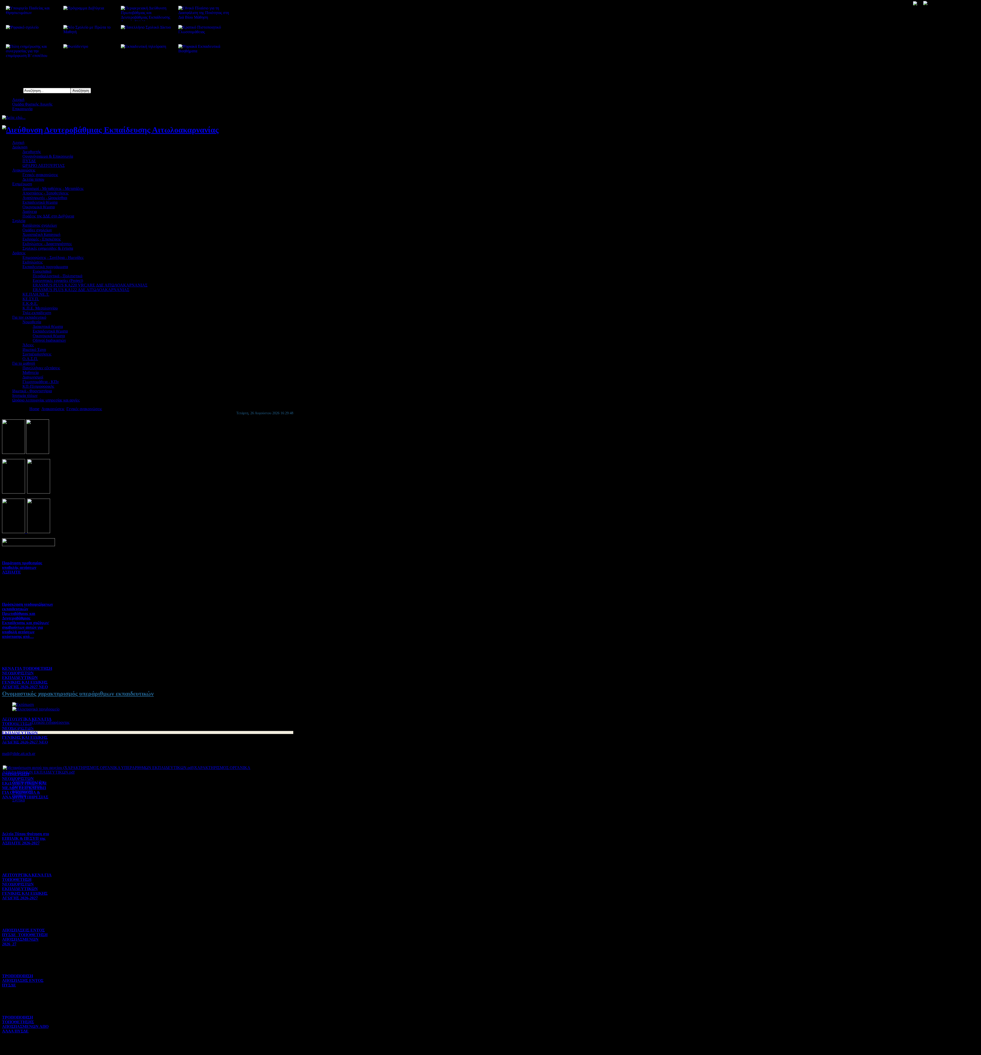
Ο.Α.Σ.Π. (30, 359)
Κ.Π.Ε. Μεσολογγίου (40, 308)
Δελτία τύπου (33, 179)
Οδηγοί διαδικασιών (49, 340)
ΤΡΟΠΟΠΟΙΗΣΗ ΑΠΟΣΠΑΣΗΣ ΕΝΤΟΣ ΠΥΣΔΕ (22, 980)
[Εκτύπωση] (23, 704)
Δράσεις (19, 253)
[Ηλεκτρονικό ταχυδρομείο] (36, 709)
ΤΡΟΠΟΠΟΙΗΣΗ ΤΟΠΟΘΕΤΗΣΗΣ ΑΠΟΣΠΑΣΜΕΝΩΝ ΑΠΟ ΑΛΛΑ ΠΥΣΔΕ (25, 1024)
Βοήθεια (19, 795)
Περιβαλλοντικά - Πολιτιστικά (57, 276)
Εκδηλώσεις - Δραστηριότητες (47, 244)
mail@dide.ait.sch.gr (18, 753)
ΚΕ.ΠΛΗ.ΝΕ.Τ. (35, 294)
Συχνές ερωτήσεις (26, 786)
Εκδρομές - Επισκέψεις (41, 239)
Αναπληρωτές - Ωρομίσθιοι (44, 198)
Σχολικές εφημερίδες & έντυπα (47, 248)
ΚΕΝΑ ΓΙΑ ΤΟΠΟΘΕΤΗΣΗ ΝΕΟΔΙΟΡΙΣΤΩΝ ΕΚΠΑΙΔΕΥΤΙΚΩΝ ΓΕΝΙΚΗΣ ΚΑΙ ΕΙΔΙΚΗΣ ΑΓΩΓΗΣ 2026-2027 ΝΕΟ (27, 677)
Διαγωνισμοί (32, 377)
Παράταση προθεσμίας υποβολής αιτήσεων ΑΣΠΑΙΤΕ (22, 567)
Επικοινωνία (22, 109)
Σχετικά (18, 800)
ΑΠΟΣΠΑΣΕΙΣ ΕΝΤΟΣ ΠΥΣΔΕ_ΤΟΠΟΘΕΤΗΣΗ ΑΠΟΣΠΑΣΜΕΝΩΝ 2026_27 (25, 937)
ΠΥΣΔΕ (29, 161)
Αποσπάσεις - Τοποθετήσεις (45, 193)
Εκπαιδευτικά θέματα (39, 202)
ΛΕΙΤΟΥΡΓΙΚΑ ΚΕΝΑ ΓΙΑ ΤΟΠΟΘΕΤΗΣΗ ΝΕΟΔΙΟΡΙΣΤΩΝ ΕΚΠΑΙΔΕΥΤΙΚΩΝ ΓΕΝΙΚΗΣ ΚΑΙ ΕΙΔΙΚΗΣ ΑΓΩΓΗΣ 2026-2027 (27, 886)
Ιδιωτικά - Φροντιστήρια (32, 391)
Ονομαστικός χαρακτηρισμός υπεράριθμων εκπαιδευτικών (78, 693)
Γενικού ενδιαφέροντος (50, 722)
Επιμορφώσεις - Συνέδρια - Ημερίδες (53, 257)
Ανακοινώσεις (23, 170)
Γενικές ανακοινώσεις (40, 175)
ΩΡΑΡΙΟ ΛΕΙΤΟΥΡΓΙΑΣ (43, 165)
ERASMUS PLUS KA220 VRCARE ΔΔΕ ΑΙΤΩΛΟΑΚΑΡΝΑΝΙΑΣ (90, 285)
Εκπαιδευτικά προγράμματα (45, 267)
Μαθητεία (30, 372)
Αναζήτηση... (12, 90)
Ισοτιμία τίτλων (25, 395)
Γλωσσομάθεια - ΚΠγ (40, 382)
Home (34, 409)
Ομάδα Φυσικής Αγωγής (32, 104)
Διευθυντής (31, 152)
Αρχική (18, 99)
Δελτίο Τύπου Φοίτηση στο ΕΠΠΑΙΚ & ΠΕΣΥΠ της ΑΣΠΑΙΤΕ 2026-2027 (25, 838)
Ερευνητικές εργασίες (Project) (58, 280)
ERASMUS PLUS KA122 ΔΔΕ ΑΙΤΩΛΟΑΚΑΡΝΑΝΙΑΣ (81, 290)
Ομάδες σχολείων (37, 230)
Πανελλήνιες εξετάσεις (41, 368)
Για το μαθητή (23, 363)
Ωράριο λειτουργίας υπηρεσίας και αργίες (46, 400)
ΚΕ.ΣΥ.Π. (30, 299)
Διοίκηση (19, 147)
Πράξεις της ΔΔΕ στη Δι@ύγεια (48, 216)
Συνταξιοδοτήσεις (36, 354)
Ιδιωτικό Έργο (34, 349)
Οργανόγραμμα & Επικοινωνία (47, 156)
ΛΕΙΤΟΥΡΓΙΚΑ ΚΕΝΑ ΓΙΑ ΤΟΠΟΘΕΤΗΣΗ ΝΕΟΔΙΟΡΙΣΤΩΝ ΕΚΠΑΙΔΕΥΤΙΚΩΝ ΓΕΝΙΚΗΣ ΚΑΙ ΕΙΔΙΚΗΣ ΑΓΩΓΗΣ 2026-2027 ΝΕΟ (27, 730)
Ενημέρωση (22, 184)
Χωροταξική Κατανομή (41, 234)
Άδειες (28, 345)
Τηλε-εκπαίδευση (36, 313)
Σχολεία (18, 221)
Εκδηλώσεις (32, 262)
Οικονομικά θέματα (38, 207)
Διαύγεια (29, 211)
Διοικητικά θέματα (48, 326)
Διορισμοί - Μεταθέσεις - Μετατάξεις (53, 188)
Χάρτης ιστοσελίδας (28, 781)
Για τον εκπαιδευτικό (29, 317)
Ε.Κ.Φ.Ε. (30, 303)
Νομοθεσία (31, 322)
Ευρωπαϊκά (42, 271)
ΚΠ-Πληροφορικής (38, 386)
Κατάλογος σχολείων (39, 225)
